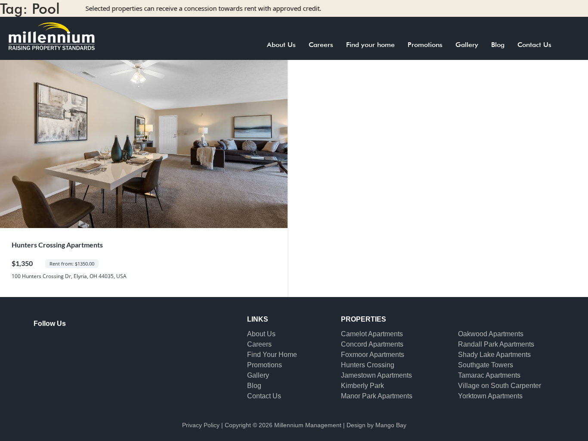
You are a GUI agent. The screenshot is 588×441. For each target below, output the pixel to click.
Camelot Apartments (372, 334)
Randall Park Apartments (496, 344)
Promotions (425, 45)
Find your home (370, 45)
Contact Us (534, 45)
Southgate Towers (485, 365)
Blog (497, 45)
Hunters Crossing (367, 365)
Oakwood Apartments (490, 334)
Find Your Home (272, 354)
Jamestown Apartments (376, 375)
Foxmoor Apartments (372, 354)
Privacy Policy (201, 425)
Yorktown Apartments (490, 396)
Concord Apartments (372, 344)
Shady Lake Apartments (494, 354)
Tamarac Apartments (489, 375)
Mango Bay (390, 425)
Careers (321, 45)
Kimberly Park (362, 385)
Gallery (466, 45)
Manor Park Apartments (376, 396)
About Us (281, 45)
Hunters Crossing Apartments (57, 245)
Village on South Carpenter (499, 385)
